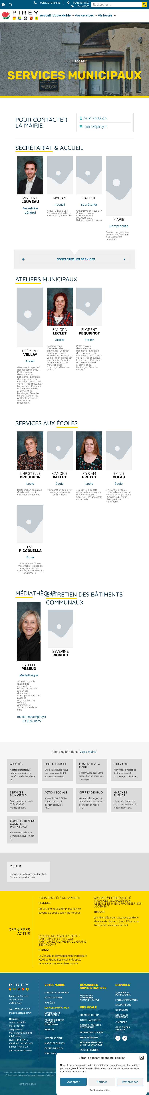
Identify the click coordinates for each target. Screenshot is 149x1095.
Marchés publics (120, 794)
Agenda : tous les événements (90, 1026)
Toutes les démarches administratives (89, 997)
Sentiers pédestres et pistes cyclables (91, 1043)
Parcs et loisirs (89, 1049)
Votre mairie (74, 61)
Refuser (102, 1082)
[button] (141, 1058)
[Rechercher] (144, 4)
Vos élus (50, 1002)
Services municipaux (18, 794)
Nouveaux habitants (121, 1016)
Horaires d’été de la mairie (59, 897)
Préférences (130, 1082)
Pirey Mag (121, 764)
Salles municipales (126, 999)
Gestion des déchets (122, 1028)
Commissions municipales (53, 1013)
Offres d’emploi (54, 1048)
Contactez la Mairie (89, 765)
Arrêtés (16, 764)
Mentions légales (27, 1083)
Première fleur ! (89, 1015)
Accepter (73, 1082)
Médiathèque (123, 1004)
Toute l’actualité (90, 1020)
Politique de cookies (100, 1090)
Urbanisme (121, 1010)
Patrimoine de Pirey (91, 1032)
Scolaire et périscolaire (123, 993)
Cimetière (121, 1022)
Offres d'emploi (91, 792)
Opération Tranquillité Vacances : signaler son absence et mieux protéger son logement (118, 902)
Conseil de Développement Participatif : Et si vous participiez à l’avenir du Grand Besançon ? (62, 940)
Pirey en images (89, 1037)
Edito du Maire (56, 764)
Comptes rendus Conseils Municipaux (22, 823)
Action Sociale (56, 792)
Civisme (15, 866)
